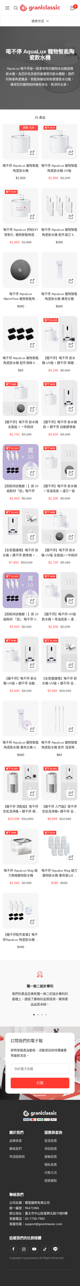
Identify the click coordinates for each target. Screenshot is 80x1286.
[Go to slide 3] (42, 1014)
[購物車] (72, 8)
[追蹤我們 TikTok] (45, 1249)
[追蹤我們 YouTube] (34, 1249)
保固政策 (50, 1148)
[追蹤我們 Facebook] (13, 1249)
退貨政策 (50, 1140)
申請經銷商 (17, 1156)
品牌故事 (15, 1140)
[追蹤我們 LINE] (55, 1249)
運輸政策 (50, 1156)
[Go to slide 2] (38, 1014)
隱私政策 (50, 1164)
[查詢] (16, 8)
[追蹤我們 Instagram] (24, 1249)
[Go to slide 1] (34, 1014)
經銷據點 (50, 1180)
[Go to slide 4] (46, 1014)
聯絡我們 (15, 1148)
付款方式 (50, 1172)
